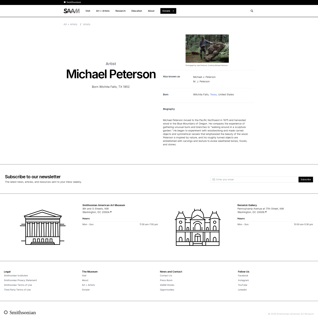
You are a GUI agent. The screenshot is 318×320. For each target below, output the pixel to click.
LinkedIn (242, 289)
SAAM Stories (167, 285)
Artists (86, 24)
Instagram (243, 280)
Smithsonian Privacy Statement (20, 280)
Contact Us (166, 275)
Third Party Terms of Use (17, 289)
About (85, 280)
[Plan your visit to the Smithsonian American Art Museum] (42, 227)
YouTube (242, 285)
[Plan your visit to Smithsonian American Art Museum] (111, 212)
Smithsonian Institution (16, 275)
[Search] (251, 10)
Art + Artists (70, 24)
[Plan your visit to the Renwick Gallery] (198, 227)
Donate (86, 289)
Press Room (166, 280)
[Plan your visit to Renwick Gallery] (266, 212)
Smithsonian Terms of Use (18, 285)
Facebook (243, 275)
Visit (84, 275)
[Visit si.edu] (20, 313)
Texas (213, 94)
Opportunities (167, 289)
